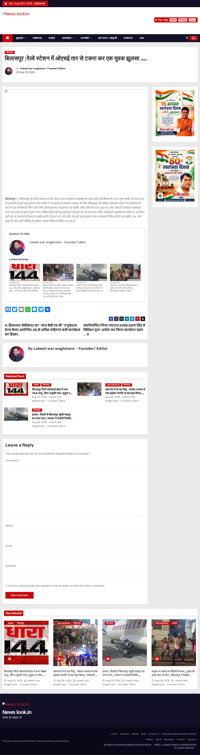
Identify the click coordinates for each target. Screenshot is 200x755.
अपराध (174, 623)
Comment (12, 460)
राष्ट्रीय (52, 38)
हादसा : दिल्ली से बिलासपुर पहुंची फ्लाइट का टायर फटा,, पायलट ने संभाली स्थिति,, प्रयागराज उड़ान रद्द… (90, 288)
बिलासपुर (183, 20)
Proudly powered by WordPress (18, 741)
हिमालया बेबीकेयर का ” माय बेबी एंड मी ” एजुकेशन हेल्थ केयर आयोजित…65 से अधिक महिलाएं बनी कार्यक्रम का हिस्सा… (42, 330)
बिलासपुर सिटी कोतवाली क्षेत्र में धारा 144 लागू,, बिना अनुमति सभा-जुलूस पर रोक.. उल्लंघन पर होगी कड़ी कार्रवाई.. (24, 288)
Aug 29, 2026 (39, 396)
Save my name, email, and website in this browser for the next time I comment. (56, 586)
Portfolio (181, 739)
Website (10, 566)
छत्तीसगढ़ (37, 38)
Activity (135, 733)
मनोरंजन (128, 38)
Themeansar (62, 741)
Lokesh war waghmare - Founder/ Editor (43, 68)
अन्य (142, 38)
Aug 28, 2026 (112, 396)
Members (169, 739)
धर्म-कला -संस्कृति (107, 38)
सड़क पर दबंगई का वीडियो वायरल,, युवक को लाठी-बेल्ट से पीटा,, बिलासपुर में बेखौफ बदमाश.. (124, 288)
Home (114, 733)
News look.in (17, 20)
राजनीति (85, 38)
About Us (124, 733)
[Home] (7, 38)
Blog (143, 733)
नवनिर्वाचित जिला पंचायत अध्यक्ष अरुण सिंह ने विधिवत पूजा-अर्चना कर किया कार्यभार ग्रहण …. (114, 330)
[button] (187, 38)
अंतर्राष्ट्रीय (67, 38)
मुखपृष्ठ (20, 38)
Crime (192, 20)
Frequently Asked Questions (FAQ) (179, 733)
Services (192, 739)
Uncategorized (67, 280)
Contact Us (153, 733)
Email (8, 546)
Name (9, 526)
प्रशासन (173, 20)
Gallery (149, 739)
